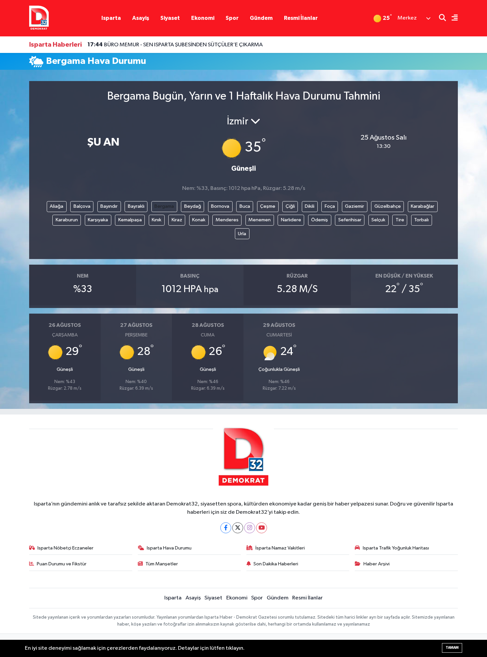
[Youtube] (261, 527)
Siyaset (170, 18)
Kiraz (177, 219)
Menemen (259, 219)
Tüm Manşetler (161, 563)
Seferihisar (349, 219)
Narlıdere (291, 219)
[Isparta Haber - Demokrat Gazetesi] (39, 18)
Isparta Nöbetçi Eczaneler (65, 548)
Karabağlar (422, 206)
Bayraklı (136, 206)
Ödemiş (319, 219)
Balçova (82, 206)
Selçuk (378, 219)
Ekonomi (202, 18)
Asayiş (140, 18)
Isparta (111, 18)
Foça (330, 206)
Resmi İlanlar (301, 18)
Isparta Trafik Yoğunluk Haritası (396, 548)
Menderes (227, 219)
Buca (245, 206)
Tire (400, 219)
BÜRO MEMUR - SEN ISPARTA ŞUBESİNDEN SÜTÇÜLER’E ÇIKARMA (175, 45)
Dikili (309, 206)
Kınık (156, 219)
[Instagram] (249, 527)
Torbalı (421, 219)
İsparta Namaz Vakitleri (280, 548)
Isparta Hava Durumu (169, 548)
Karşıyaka (98, 219)
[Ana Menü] (452, 18)
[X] (237, 527)
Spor (232, 18)
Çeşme (267, 206)
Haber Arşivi (376, 563)
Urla (242, 233)
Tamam (452, 647)
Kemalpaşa (130, 219)
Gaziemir (354, 206)
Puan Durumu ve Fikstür (61, 563)
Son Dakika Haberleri (275, 563)
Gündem (261, 18)
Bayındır (109, 206)
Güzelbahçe (387, 206)
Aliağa (56, 206)
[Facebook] (225, 527)
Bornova (220, 206)
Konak (198, 219)
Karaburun (67, 219)
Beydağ (192, 206)
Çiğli (290, 206)
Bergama (164, 206)
